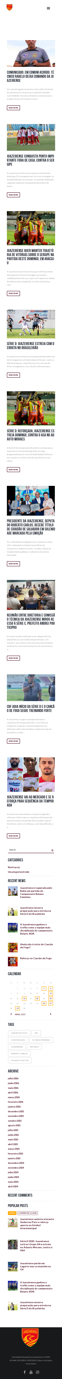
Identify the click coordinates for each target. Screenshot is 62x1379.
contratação (18, 1040)
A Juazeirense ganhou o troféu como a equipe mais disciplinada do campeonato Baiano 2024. (36, 929)
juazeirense (17, 1047)
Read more (13, 108)
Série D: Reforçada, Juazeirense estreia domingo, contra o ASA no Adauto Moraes (30, 435)
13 (51, 993)
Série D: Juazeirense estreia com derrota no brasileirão (30, 345)
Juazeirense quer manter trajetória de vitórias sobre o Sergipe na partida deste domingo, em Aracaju (30, 256)
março (14, 1097)
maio (13, 1088)
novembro (16, 1116)
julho (13, 1078)
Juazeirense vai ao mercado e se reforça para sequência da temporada (30, 801)
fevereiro (15, 1102)
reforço (34, 1047)
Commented (24, 1213)
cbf (36, 1033)
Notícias (12, 867)
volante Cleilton (20, 1060)
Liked (34, 1213)
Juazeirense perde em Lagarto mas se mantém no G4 (35, 1266)
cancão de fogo (19, 1033)
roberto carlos (19, 1054)
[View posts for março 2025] (11, 1014)
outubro (15, 1120)
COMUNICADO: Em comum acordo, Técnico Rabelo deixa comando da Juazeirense (30, 76)
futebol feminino (41, 1040)
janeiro (14, 1106)
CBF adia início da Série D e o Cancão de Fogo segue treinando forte (31, 708)
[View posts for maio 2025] (50, 1014)
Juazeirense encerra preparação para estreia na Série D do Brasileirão (35, 910)
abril (20, 1014)
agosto (14, 1125)
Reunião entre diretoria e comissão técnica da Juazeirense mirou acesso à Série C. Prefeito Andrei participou (31, 621)
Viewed (12, 1213)
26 (44, 1003)
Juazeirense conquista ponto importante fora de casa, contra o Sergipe (30, 160)
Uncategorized (16, 872)
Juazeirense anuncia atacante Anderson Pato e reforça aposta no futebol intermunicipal (37, 1224)
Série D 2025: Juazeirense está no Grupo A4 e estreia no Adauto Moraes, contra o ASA (36, 1246)
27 (51, 1003)
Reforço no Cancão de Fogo (36, 958)
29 (18, 1008)
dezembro (16, 1111)
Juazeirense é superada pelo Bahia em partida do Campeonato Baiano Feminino (36, 892)
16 (24, 998)
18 (37, 998)
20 (51, 998)
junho (13, 1083)
